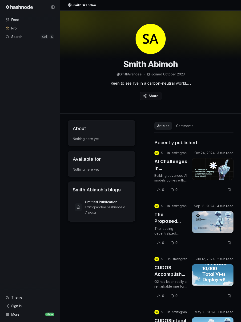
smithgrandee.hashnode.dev (181, 153)
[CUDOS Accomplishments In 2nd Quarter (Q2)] (212, 275)
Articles (163, 126)
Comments (184, 126)
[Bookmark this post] (229, 190)
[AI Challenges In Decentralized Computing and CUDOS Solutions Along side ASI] (212, 169)
